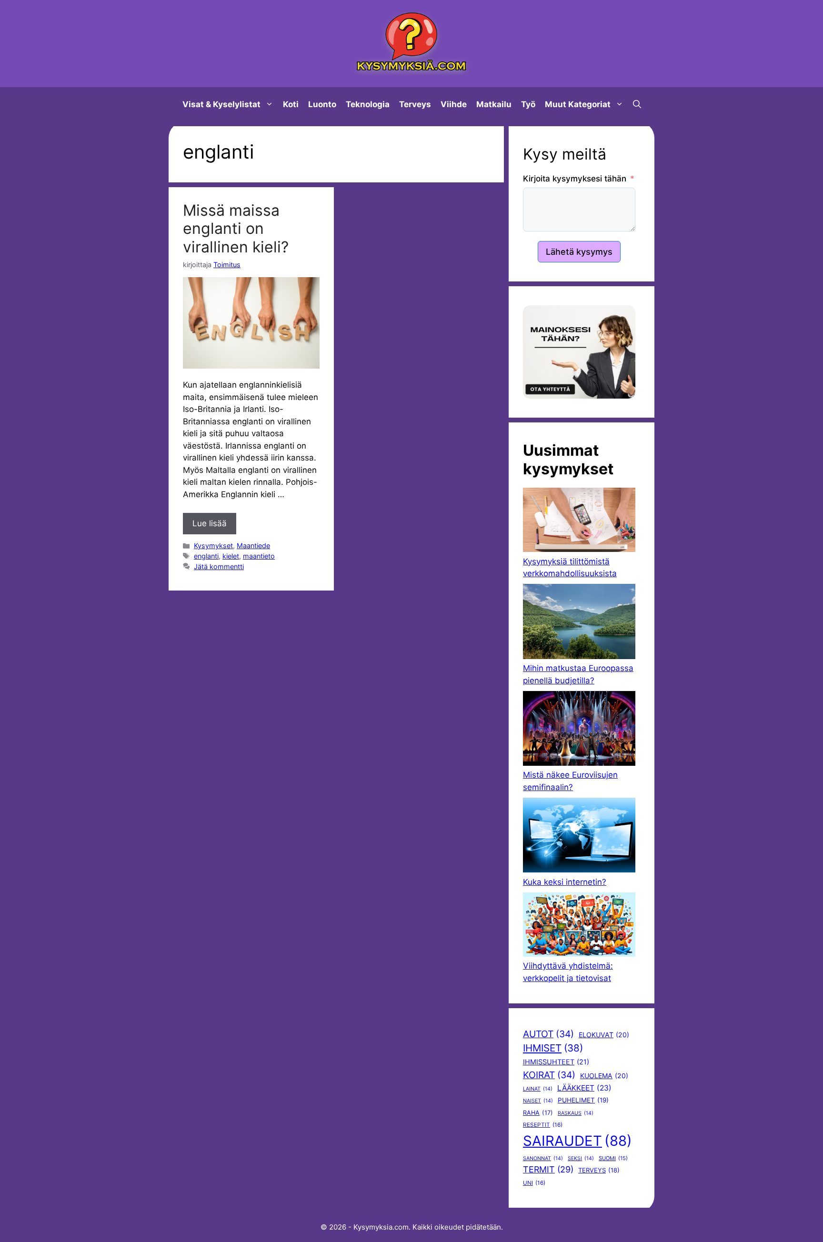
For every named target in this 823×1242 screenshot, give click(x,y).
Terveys (415, 104)
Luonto (322, 104)
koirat (549, 1075)
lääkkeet (584, 1087)
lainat (537, 1089)
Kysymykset (213, 545)
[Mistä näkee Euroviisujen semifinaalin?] (579, 730)
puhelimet (583, 1100)
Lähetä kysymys (579, 252)
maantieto (259, 556)
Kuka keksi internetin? (564, 882)
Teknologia (368, 104)
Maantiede (253, 545)
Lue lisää (209, 523)
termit (548, 1169)
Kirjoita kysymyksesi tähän (574, 178)
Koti (291, 104)
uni (534, 1183)
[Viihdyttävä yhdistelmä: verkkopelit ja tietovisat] (579, 926)
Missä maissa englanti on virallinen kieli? (236, 228)
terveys (599, 1170)
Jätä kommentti (219, 566)
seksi (581, 1158)
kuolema (604, 1076)
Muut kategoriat (578, 104)
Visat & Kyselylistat (221, 104)
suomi (613, 1158)
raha (538, 1112)
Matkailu (494, 104)
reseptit (542, 1125)
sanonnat (543, 1158)
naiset (538, 1101)
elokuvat (604, 1035)
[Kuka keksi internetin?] (579, 837)
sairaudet (577, 1140)
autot (548, 1034)
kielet (230, 556)
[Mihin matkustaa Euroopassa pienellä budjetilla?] (579, 623)
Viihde (454, 104)
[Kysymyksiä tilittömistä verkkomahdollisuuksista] (579, 521)
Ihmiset (553, 1048)
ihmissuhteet (556, 1062)
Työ (528, 104)
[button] (637, 104)
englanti (206, 556)
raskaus (575, 1113)
